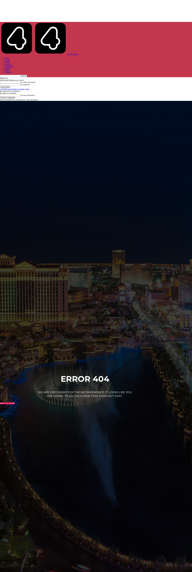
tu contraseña (25, 85)
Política (7, 70)
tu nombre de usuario (28, 82)
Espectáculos (9, 66)
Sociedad (7, 72)
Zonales (7, 62)
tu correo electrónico (28, 95)
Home (6, 58)
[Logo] (17, 54)
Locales (7, 60)
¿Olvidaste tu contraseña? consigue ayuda (14, 89)
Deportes (7, 64)
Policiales (7, 68)
